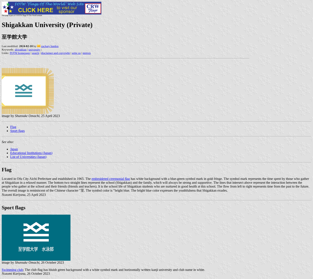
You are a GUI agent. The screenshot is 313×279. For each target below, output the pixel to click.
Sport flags (17, 131)
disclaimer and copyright (55, 53)
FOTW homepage (20, 53)
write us (76, 53)
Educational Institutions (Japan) (31, 153)
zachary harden (50, 46)
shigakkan (21, 49)
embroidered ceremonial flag (111, 179)
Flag (13, 127)
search (35, 53)
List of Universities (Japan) (28, 157)
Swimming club (12, 270)
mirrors (87, 53)
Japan (14, 149)
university (34, 49)
